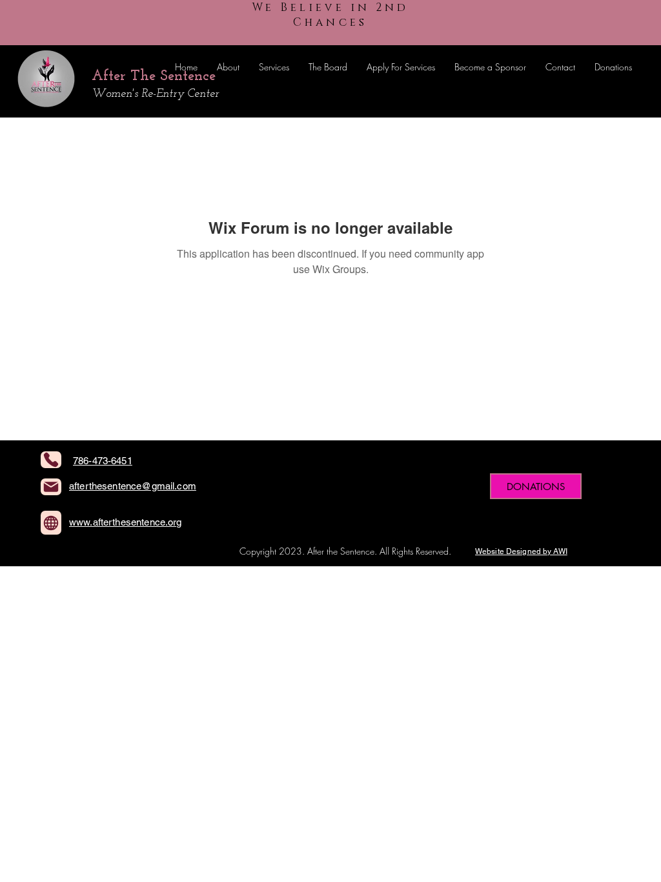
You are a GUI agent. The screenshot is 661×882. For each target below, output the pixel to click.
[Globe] (51, 523)
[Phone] (51, 459)
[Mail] (51, 486)
